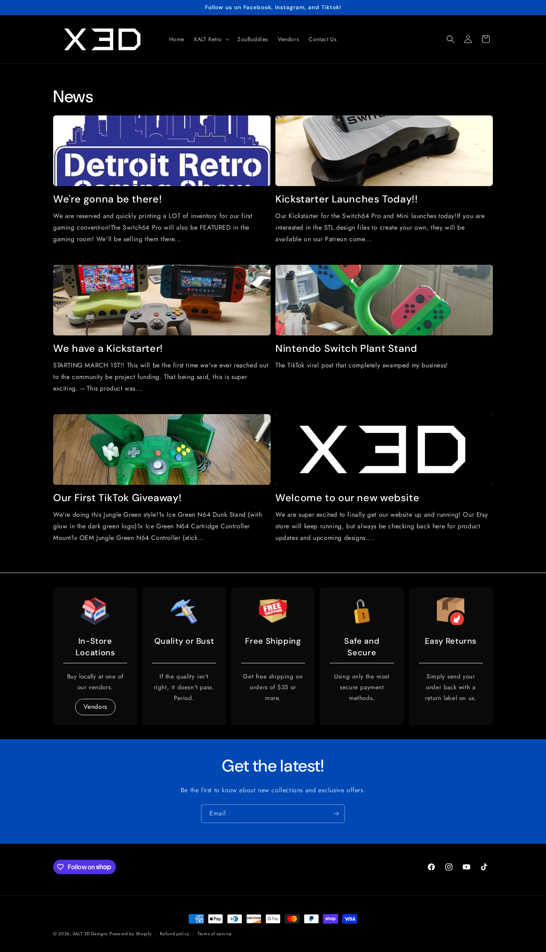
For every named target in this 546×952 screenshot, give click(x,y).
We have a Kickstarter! (108, 348)
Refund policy (174, 933)
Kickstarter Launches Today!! (346, 199)
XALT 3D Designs (90, 933)
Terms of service (214, 933)
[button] (211, 39)
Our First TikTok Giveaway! (117, 498)
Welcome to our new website (347, 498)
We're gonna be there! (107, 199)
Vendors (95, 706)
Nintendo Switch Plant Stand (346, 348)
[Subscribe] (336, 813)
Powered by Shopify (131, 933)
